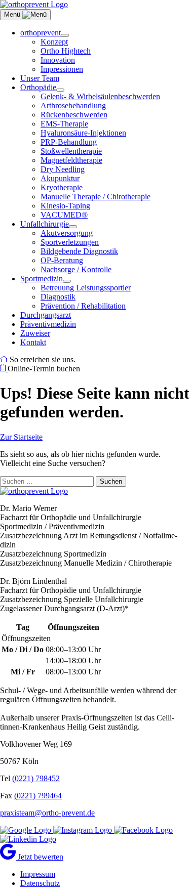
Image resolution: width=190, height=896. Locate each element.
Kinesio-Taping (65, 205)
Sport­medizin (41, 278)
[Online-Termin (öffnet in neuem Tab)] (4, 368)
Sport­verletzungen (70, 242)
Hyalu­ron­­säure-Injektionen (83, 133)
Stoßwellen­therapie (71, 151)
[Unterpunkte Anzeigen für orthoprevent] (65, 35)
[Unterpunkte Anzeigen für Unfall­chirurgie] (73, 226)
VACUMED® (64, 214)
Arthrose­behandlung (73, 105)
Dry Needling (63, 169)
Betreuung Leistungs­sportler (86, 287)
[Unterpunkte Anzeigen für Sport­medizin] (67, 281)
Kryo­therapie (62, 187)
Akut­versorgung (67, 233)
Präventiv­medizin (48, 324)
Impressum (37, 874)
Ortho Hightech (66, 51)
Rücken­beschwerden (74, 114)
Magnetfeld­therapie (71, 160)
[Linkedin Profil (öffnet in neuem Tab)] (28, 839)
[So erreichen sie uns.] (5, 359)
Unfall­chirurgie (44, 224)
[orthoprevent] (34, 4)
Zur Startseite (21, 437)
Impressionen (62, 69)
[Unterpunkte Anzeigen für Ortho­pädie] (60, 90)
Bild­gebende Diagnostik (79, 251)
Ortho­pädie (38, 87)
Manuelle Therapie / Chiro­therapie (95, 196)
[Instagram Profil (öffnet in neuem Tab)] (83, 830)
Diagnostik (58, 296)
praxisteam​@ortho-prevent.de (47, 812)
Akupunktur (60, 178)
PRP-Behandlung (69, 142)
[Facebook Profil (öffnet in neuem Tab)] (143, 830)
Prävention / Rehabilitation (83, 306)
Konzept (54, 41)
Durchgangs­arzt (45, 315)
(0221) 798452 (36, 778)
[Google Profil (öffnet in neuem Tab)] (26, 830)
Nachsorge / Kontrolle (76, 269)
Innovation (58, 60)
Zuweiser (35, 333)
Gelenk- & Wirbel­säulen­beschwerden (100, 96)
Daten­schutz (40, 883)
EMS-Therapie (64, 123)
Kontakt (33, 342)
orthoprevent (40, 32)
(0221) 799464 (38, 795)
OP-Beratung (62, 260)
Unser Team (39, 78)
